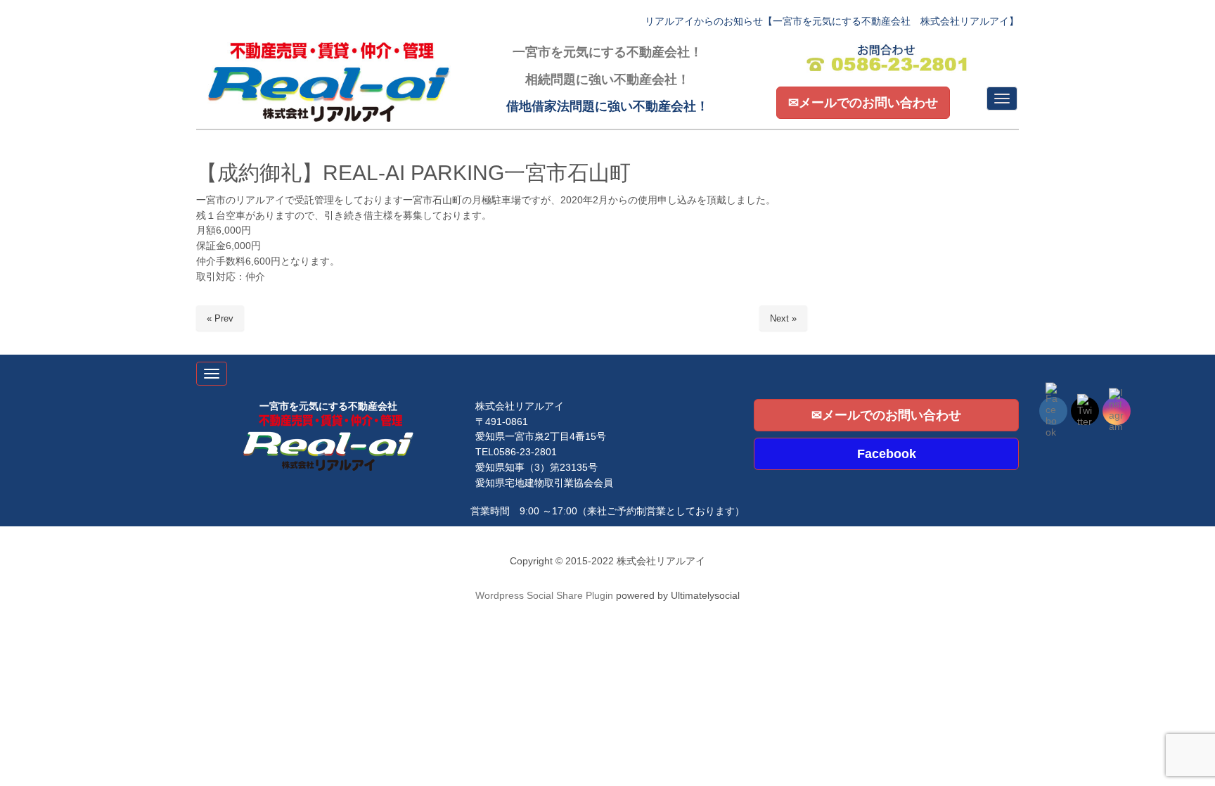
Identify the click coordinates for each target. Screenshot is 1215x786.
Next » (783, 318)
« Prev (220, 318)
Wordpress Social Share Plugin (545, 595)
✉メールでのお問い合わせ (863, 103)
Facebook (886, 454)
